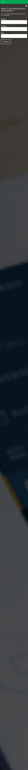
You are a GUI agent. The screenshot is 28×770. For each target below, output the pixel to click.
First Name (3, 19)
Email (2, 33)
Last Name (3, 26)
